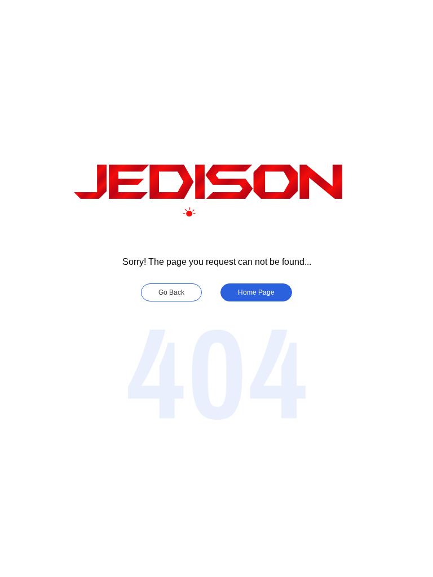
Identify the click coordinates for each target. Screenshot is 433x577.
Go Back (171, 292)
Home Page (256, 292)
